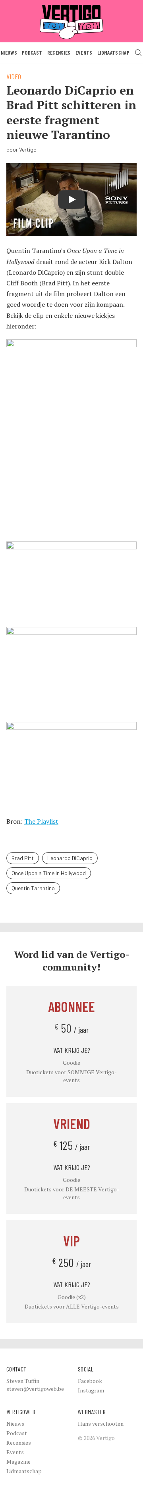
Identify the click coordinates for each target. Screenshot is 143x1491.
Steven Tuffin (22, 1381)
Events (84, 52)
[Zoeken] (138, 53)
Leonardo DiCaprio (70, 858)
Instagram (91, 1390)
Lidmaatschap (113, 52)
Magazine (18, 1461)
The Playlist (41, 821)
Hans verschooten (101, 1423)
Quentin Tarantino (33, 888)
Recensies (59, 52)
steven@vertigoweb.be (35, 1388)
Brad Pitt (23, 858)
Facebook (90, 1381)
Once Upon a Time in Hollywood (49, 873)
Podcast (32, 52)
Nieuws (9, 52)
